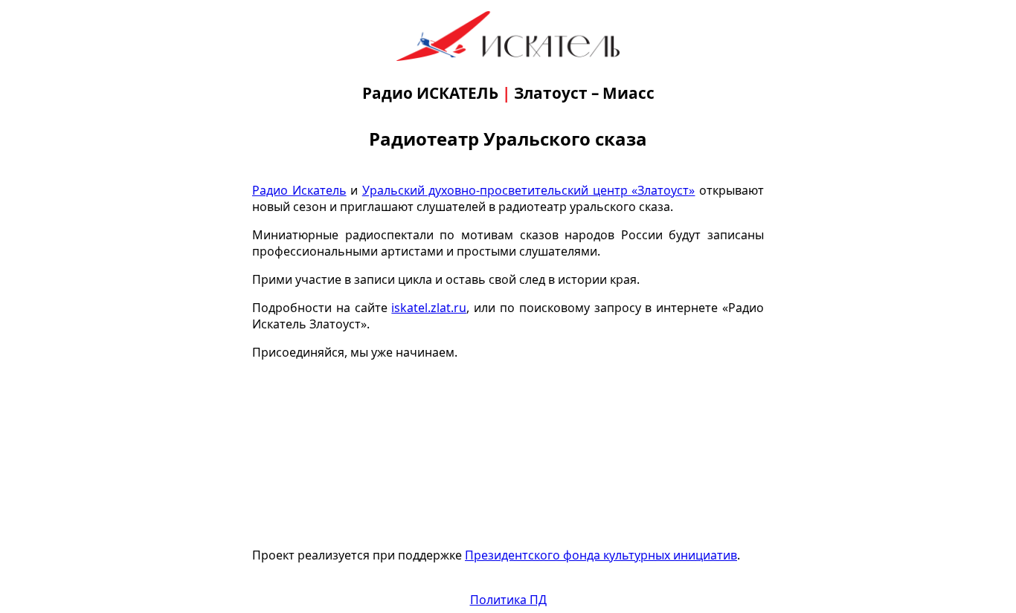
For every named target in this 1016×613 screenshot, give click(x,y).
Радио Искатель (299, 190)
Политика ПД (508, 599)
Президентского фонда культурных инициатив (601, 555)
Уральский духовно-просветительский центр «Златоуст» (528, 190)
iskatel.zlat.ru (428, 307)
